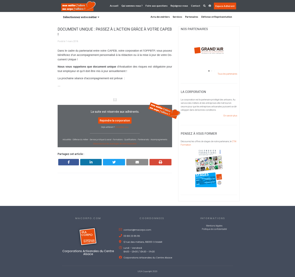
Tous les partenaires (227, 74)
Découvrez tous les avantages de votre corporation (115, 143)
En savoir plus (230, 115)
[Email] (137, 162)
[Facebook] (68, 162)
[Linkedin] (91, 162)
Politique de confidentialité (214, 229)
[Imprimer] (160, 162)
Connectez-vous (122, 127)
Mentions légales (214, 225)
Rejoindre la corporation (115, 120)
